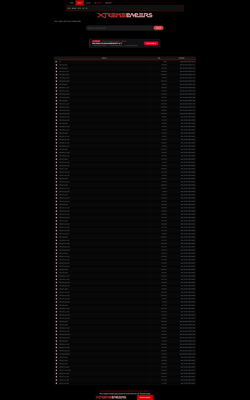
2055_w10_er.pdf (63, 159)
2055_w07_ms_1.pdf (64, 136)
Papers (79, 3)
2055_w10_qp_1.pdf (64, 165)
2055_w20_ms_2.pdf (64, 279)
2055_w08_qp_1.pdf (64, 146)
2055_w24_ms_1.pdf (64, 344)
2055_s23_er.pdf (63, 65)
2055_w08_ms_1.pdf (64, 143)
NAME (103, 58)
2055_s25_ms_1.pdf (64, 104)
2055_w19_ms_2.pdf (64, 259)
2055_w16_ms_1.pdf (64, 214)
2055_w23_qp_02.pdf (64, 337)
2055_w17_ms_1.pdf (64, 224)
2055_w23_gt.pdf (63, 324)
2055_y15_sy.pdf (63, 360)
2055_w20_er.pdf (63, 269)
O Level (69, 21)
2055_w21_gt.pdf (63, 289)
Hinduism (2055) (76, 21)
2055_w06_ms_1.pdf (64, 126)
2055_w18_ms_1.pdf (64, 240)
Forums (88, 3)
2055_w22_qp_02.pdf (64, 318)
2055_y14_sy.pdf (63, 357)
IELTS (79, 8)
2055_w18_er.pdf (63, 237)
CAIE (69, 8)
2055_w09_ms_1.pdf (64, 152)
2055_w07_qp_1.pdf (64, 139)
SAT (83, 8)
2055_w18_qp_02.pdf (64, 250)
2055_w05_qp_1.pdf (64, 120)
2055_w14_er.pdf (63, 194)
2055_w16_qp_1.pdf (64, 217)
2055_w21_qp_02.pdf (64, 302)
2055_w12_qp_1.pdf (64, 181)
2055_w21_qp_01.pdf (64, 298)
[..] (60, 61)
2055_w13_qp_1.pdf (64, 191)
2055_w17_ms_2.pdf (64, 227)
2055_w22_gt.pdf (63, 305)
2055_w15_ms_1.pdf (64, 207)
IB (86, 8)
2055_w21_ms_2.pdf (64, 295)
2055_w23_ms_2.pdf (64, 331)
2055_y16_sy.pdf (63, 363)
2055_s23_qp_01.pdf (64, 78)
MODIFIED (181, 58)
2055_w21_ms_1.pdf (64, 292)
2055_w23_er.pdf (63, 321)
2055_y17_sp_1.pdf (64, 380)
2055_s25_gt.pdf (63, 100)
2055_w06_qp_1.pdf (64, 130)
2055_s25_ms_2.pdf (64, 107)
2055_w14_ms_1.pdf (64, 198)
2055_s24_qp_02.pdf (64, 97)
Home (72, 3)
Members (108, 3)
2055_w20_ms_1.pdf (64, 276)
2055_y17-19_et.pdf (64, 367)
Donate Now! (145, 397)
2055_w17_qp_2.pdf (64, 233)
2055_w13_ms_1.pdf (64, 188)
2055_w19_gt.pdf (63, 253)
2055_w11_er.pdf (63, 168)
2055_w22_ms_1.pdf (64, 308)
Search (158, 28)
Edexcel (74, 8)
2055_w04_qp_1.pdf (64, 117)
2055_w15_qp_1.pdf (64, 211)
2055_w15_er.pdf (63, 204)
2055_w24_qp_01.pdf (64, 350)
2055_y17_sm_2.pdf (64, 376)
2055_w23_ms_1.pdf (64, 328)
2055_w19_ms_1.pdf (64, 256)
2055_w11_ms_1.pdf (64, 172)
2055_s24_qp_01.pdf (64, 94)
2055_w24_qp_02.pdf (64, 354)
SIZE (159, 58)
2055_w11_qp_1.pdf (64, 175)
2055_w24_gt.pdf (63, 341)
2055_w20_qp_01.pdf (64, 282)
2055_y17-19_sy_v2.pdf (65, 370)
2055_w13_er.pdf (63, 185)
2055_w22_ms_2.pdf (64, 311)
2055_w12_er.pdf (63, 178)
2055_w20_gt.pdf (63, 272)
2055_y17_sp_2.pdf (64, 383)
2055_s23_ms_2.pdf (64, 74)
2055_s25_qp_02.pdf (64, 113)
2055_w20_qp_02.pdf (64, 285)
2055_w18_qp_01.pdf (64, 246)
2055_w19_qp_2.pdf (64, 266)
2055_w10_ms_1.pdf (64, 162)
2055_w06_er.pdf (63, 123)
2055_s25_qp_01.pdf (64, 110)
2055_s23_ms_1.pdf (64, 71)
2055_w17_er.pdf (63, 220)
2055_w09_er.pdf (63, 149)
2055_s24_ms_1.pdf (64, 87)
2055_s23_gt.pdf (63, 68)
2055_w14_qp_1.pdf (64, 201)
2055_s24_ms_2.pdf (64, 91)
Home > (56, 21)
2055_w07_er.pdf (63, 133)
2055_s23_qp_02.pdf (64, 81)
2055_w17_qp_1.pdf (64, 230)
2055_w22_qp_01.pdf (64, 315)
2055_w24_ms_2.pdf (64, 347)
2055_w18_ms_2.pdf (64, 243)
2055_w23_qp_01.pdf (64, 334)
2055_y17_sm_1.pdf (64, 373)
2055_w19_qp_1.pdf (64, 263)
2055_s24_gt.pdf (63, 84)
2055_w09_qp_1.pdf (64, 155)
